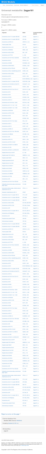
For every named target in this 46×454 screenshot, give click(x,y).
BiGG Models (8, 1)
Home (4, 5)
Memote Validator (23, 5)
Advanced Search (9, 5)
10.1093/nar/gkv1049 (24, 445)
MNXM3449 (19, 420)
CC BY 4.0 (15, 423)
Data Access (16, 5)
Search (42, 5)
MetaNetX (10, 423)
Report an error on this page (10, 414)
